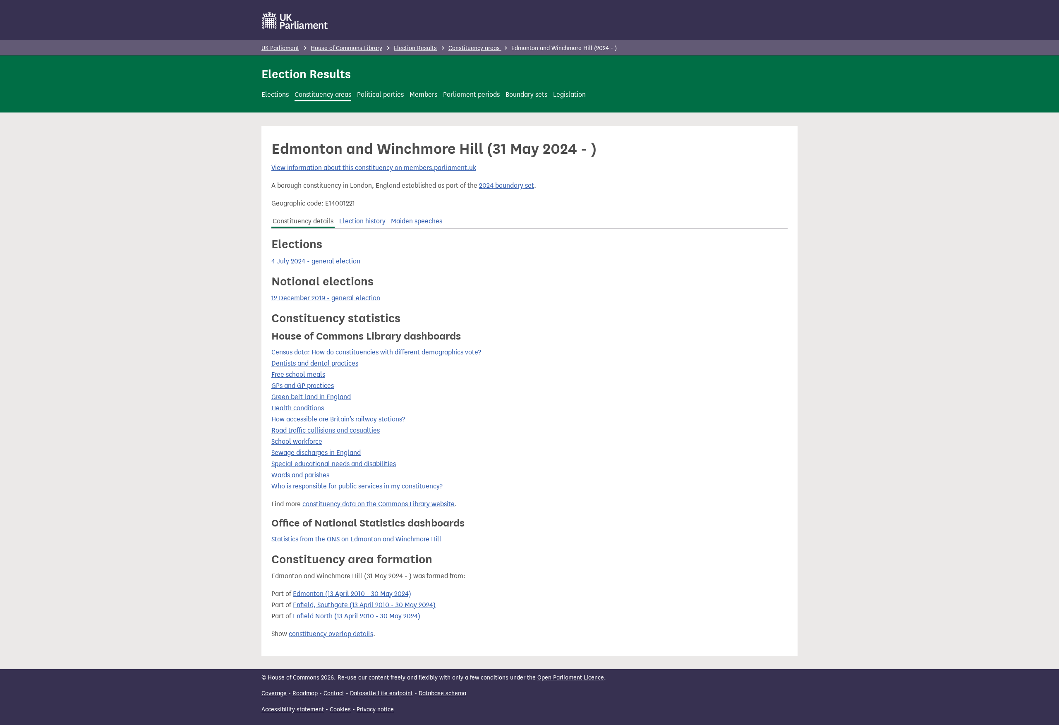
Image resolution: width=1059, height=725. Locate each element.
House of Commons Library (346, 48)
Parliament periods (471, 94)
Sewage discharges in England (316, 453)
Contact (333, 693)
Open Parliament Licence (570, 677)
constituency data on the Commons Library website (378, 504)
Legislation (569, 94)
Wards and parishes (300, 475)
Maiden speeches (416, 221)
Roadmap (305, 693)
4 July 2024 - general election (315, 261)
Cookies (340, 709)
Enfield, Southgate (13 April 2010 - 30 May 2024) (364, 605)
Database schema (442, 693)
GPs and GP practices (302, 386)
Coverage (274, 693)
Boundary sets (526, 94)
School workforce (296, 441)
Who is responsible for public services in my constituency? (357, 486)
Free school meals (298, 374)
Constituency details (303, 221)
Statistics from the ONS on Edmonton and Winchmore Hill (356, 539)
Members (423, 94)
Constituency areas (474, 48)
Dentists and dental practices (314, 363)
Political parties (380, 94)
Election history (362, 221)
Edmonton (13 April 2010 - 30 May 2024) (352, 594)
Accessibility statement (292, 709)
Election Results (415, 48)
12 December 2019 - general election (325, 298)
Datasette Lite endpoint (381, 693)
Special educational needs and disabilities (333, 464)
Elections (275, 94)
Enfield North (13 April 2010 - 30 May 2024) (356, 616)
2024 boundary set (506, 185)
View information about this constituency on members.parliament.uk (373, 168)
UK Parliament (280, 48)
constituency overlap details (331, 634)
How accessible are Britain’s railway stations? (338, 419)
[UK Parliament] (295, 21)
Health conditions (297, 408)
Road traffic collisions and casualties (325, 430)
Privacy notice (375, 709)
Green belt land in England (311, 397)
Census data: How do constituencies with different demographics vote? (376, 352)
